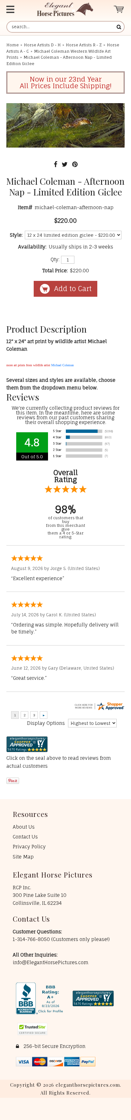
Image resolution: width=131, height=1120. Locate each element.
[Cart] (119, 9)
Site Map (23, 857)
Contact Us (25, 837)
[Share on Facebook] (55, 164)
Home (12, 45)
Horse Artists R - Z (84, 45)
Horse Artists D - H (42, 45)
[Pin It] (75, 164)
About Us (24, 827)
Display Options (46, 723)
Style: (16, 235)
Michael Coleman (62, 365)
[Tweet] (65, 164)
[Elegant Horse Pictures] (65, 9)
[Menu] (15, 9)
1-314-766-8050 (32, 939)
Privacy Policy (29, 847)
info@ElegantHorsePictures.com (50, 962)
